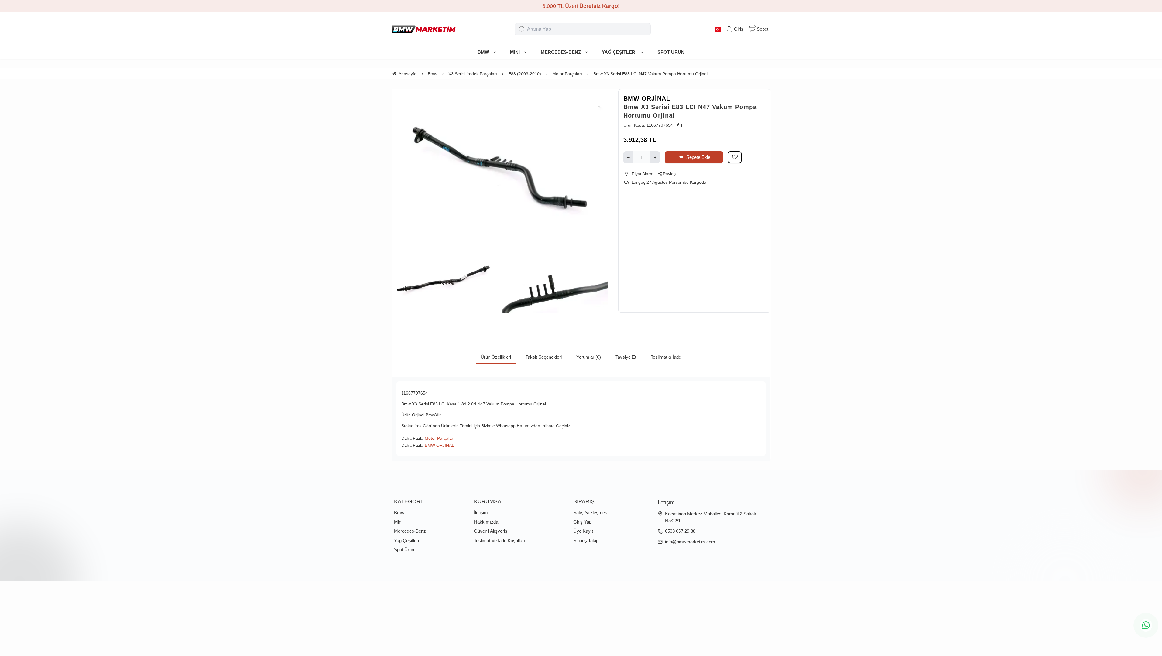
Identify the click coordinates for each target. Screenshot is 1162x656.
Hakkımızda (486, 521)
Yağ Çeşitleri (406, 540)
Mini (398, 521)
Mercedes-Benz (410, 531)
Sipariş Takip (585, 540)
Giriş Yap (582, 521)
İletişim (481, 512)
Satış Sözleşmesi (590, 512)
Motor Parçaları (439, 438)
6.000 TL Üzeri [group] (581, 6)
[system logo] (424, 29)
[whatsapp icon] (1146, 625)
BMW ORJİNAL (646, 98)
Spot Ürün (404, 549)
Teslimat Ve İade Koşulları (499, 540)
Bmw (399, 512)
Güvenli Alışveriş (490, 531)
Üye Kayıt (583, 531)
